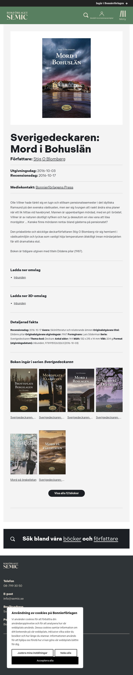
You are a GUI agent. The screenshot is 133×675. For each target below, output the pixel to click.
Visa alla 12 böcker (66, 493)
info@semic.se (13, 598)
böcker (72, 539)
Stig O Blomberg (49, 159)
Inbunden (20, 277)
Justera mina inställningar (32, 653)
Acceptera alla (45, 660)
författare (106, 539)
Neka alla (65, 653)
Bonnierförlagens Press (54, 187)
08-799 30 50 (12, 585)
